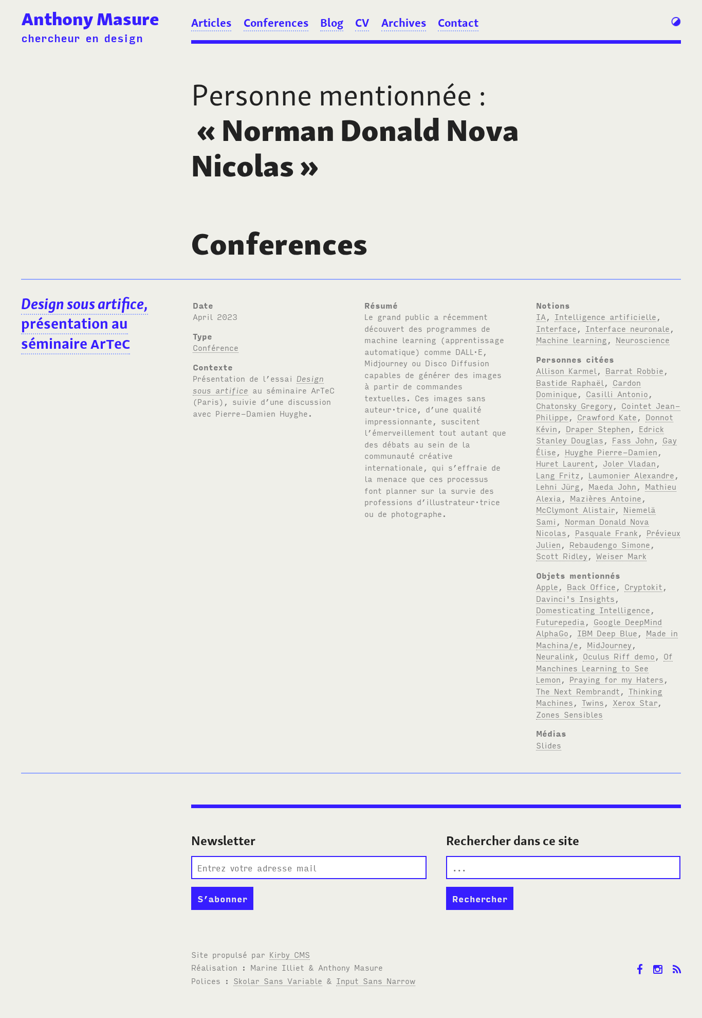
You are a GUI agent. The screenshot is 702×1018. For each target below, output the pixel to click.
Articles (211, 22)
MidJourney (609, 644)
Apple (547, 586)
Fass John (633, 440)
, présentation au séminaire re (84, 324)
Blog (331, 22)
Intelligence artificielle (605, 316)
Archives (403, 22)
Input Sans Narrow (375, 980)
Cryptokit (643, 586)
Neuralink (555, 656)
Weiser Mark (621, 555)
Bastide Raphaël (570, 382)
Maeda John (612, 486)
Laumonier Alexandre (631, 475)
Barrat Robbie (634, 370)
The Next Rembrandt (578, 691)
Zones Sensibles (569, 714)
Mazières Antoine (605, 498)
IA (541, 316)
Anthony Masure (90, 19)
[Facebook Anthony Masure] (640, 961)
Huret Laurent (565, 463)
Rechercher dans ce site (512, 840)
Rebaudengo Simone (609, 544)
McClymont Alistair (575, 509)
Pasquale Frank (606, 532)
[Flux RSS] (677, 961)
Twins (593, 702)
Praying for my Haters (616, 679)
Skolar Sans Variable (277, 980)
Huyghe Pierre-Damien (611, 452)
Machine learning (571, 339)
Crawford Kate (607, 417)
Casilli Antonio (617, 393)
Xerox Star (635, 702)
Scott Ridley (561, 555)
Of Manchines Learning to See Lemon (604, 667)
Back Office (591, 586)
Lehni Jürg (558, 486)
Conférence (215, 347)
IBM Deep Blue (607, 633)
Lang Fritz (558, 475)
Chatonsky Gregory (574, 405)
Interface (556, 328)
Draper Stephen (598, 428)
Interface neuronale (627, 328)
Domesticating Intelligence (593, 609)
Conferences (276, 22)
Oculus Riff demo (619, 656)
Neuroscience (643, 339)
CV (362, 22)
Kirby (289, 954)
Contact (458, 22)
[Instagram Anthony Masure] (657, 961)
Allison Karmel (566, 370)
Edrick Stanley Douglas (600, 434)
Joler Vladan (629, 463)
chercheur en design (82, 37)
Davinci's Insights (575, 598)
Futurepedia (560, 621)
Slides (548, 745)
